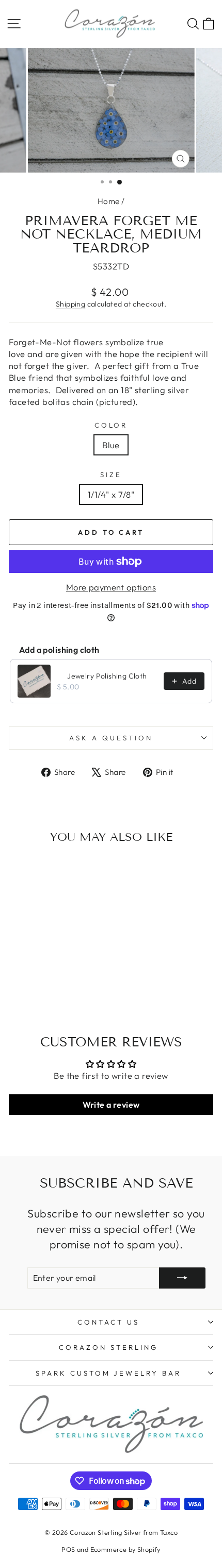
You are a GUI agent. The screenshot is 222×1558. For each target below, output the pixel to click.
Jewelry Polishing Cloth (107, 676)
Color (111, 425)
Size (111, 474)
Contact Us (108, 1322)
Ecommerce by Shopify (125, 1549)
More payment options (111, 587)
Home (109, 201)
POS (68, 1549)
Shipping (70, 304)
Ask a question (111, 738)
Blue (111, 444)
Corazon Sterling (108, 1347)
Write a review (111, 1104)
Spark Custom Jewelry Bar (108, 1373)
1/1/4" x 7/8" (111, 494)
